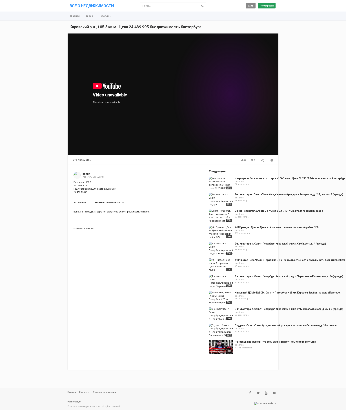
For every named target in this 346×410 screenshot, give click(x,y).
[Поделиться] (262, 160)
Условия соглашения (104, 392)
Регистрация (267, 6)
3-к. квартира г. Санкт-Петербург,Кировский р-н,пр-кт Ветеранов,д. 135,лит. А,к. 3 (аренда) (289, 194)
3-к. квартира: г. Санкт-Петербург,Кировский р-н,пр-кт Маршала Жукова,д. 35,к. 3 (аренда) (289, 309)
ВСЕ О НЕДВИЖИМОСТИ (92, 6)
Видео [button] (89, 16)
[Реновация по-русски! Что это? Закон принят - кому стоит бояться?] (221, 347)
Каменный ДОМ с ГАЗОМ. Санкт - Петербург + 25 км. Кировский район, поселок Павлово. (287, 292)
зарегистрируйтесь (107, 211)
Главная (75, 16)
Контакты (84, 392)
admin (86, 173)
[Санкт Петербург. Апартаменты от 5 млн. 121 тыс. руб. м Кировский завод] (221, 216)
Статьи (105, 16)
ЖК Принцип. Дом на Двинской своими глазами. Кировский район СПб (276, 227)
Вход (251, 6)
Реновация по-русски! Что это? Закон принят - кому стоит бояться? (275, 341)
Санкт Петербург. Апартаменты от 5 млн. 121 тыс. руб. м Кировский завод (279, 210)
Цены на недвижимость (109, 202)
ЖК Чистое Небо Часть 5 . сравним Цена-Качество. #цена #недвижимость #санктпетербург (290, 260)
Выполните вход (83, 211)
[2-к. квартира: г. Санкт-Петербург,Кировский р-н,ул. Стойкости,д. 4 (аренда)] (221, 249)
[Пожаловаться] (271, 160)
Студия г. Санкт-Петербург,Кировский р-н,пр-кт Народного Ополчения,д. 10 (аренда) (286, 325)
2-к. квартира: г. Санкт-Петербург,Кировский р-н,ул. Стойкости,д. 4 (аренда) (280, 243)
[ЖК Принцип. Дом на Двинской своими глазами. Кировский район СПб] (221, 232)
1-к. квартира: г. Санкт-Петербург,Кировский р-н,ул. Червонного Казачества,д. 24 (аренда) (289, 276)
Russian (270, 403)
